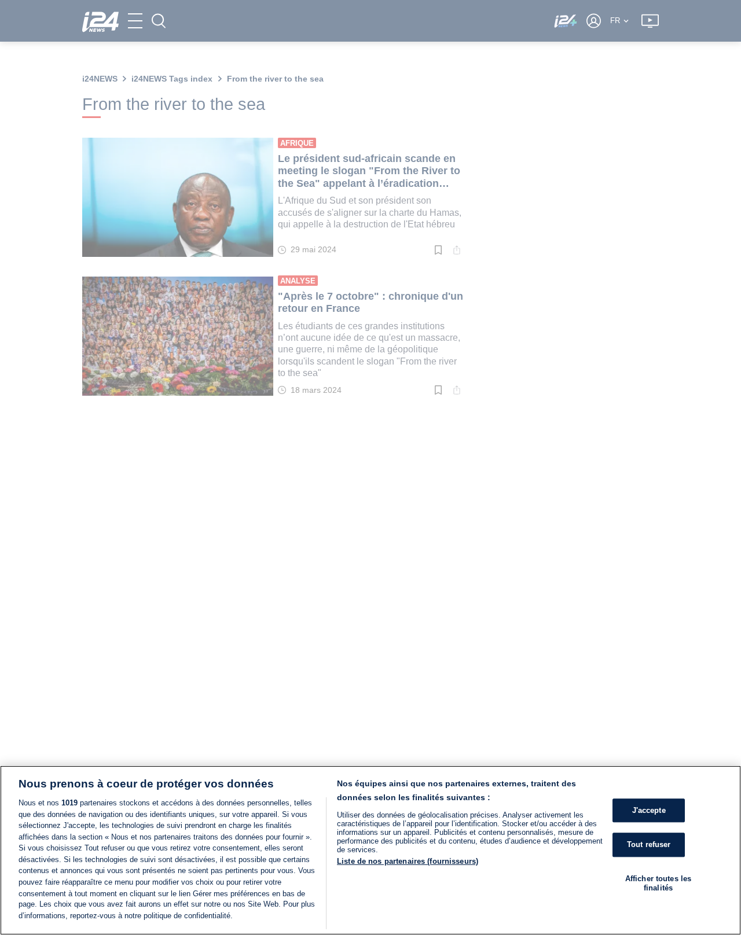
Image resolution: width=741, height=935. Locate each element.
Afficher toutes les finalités (658, 883)
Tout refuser (649, 845)
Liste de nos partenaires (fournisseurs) (407, 861)
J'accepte (649, 810)
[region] (370, 850)
